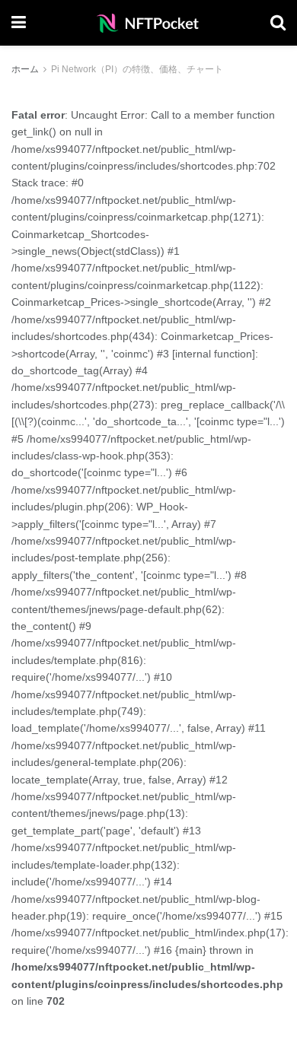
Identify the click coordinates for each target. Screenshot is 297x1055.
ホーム (25, 69)
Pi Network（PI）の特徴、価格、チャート (137, 69)
